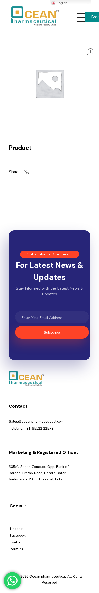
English (61, 3)
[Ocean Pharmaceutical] (35, 16)
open (90, 51)
